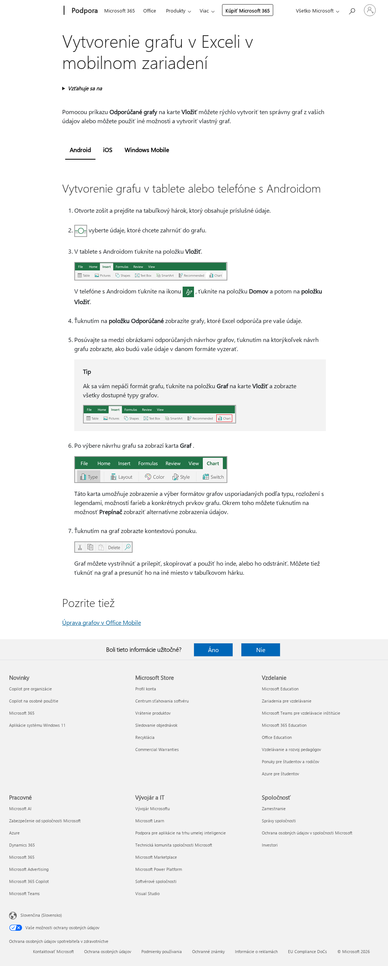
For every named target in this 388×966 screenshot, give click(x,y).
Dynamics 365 (22, 845)
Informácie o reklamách (256, 951)
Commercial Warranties (157, 749)
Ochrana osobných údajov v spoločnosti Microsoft (307, 833)
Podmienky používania (161, 951)
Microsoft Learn (149, 820)
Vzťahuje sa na (85, 88)
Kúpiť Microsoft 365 (247, 10)
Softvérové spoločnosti (156, 881)
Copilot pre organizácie (30, 689)
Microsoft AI (20, 808)
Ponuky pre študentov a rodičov (290, 761)
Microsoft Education (280, 689)
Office (149, 10)
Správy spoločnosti (279, 820)
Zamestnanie (274, 808)
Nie (260, 650)
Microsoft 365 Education (284, 725)
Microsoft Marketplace (156, 857)
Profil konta (145, 689)
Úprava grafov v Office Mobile (101, 622)
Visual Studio (147, 893)
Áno (213, 650)
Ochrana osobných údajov (107, 951)
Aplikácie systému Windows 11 (37, 725)
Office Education (277, 737)
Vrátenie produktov (153, 713)
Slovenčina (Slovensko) (41, 915)
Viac (204, 10)
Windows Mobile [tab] (147, 150)
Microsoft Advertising (28, 869)
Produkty (175, 10)
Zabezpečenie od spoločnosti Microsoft (45, 820)
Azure (14, 833)
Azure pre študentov (280, 773)
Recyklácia (145, 737)
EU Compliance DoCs (307, 951)
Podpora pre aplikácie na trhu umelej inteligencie (180, 833)
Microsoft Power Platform (158, 869)
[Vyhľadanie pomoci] (351, 9)
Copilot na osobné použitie (33, 701)
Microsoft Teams (24, 893)
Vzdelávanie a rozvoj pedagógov (291, 749)
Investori (270, 845)
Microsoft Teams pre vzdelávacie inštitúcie (301, 713)
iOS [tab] (108, 150)
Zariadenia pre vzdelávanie (286, 701)
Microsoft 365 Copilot (29, 881)
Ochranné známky (208, 951)
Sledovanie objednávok (156, 725)
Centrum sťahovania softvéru (162, 701)
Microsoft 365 (119, 10)
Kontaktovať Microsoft (53, 951)
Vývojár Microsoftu (152, 808)
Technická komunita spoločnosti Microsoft (173, 845)
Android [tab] (80, 150)
